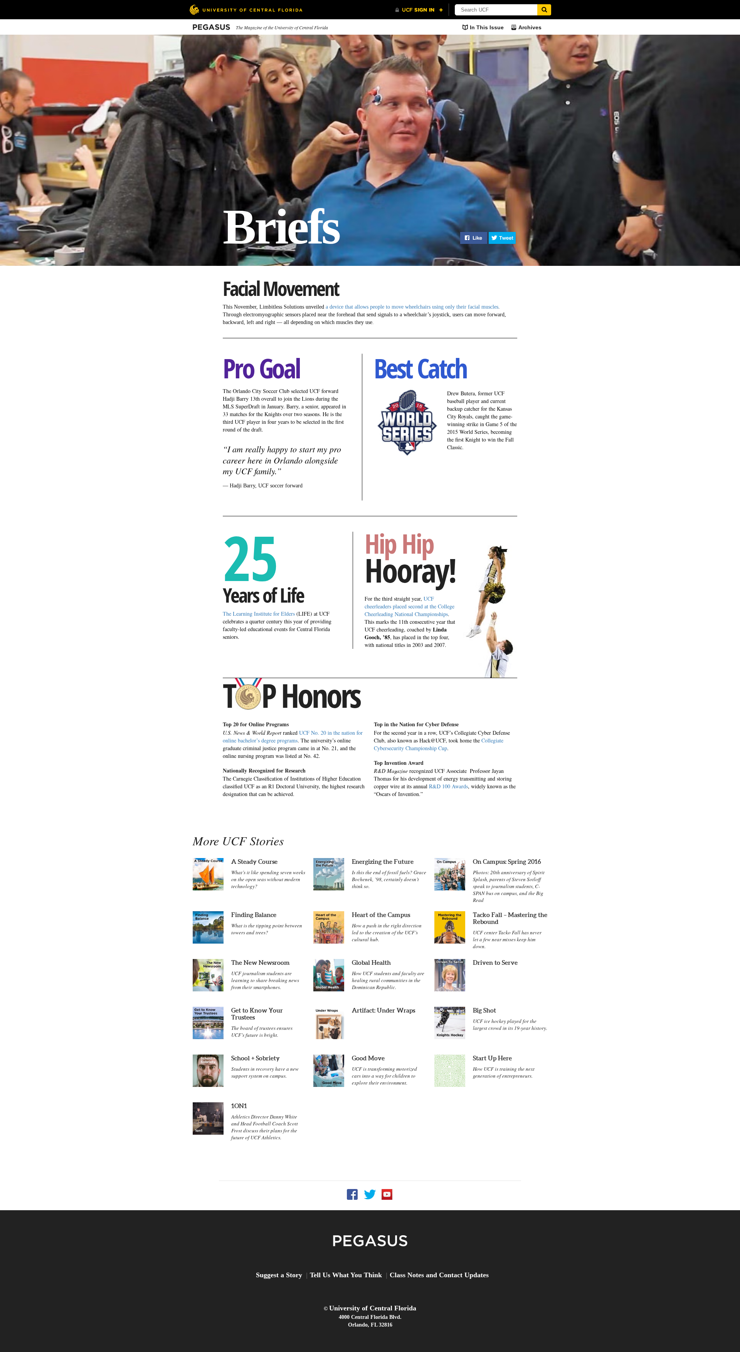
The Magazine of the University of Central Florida (282, 27)
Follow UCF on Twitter (370, 1195)
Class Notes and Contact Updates (439, 1275)
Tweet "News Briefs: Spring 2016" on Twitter (502, 238)
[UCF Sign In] (419, 10)
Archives (530, 27)
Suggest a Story (279, 1275)
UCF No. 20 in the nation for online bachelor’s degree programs (293, 736)
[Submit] (544, 9)
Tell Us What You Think (346, 1275)
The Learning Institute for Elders (259, 613)
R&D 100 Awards (448, 786)
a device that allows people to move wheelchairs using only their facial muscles (412, 307)
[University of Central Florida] (246, 9)
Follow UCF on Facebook (352, 1195)
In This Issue (487, 27)
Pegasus (211, 27)
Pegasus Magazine (370, 1241)
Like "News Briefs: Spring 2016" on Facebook (473, 238)
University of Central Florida (372, 1308)
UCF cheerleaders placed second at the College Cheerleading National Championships (409, 606)
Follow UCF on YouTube (387, 1195)
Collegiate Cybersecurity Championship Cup (438, 744)
